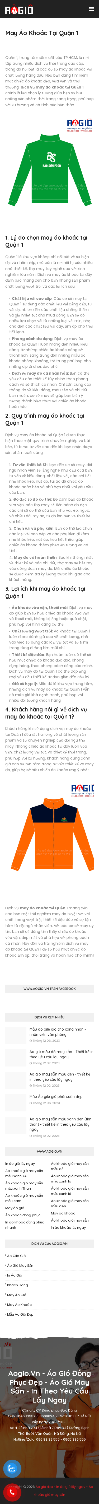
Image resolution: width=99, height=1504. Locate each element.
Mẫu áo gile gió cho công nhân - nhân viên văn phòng (58, 1032)
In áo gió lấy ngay (20, 1163)
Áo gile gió (16, 1255)
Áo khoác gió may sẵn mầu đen (70, 1203)
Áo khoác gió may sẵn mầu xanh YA (24, 1173)
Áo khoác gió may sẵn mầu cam (24, 1198)
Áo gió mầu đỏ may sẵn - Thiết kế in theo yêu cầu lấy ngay (61, 1054)
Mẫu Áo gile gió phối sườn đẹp (56, 1096)
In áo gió (14, 1275)
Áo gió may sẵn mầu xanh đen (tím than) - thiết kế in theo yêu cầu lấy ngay (60, 1124)
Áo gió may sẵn (20, 1265)
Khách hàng (17, 1285)
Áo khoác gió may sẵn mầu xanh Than (24, 1186)
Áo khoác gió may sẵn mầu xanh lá (70, 1179)
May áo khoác (63, 1213)
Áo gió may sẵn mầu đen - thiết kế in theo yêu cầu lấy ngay (60, 1077)
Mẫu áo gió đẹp (20, 1314)
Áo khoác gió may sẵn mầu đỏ (70, 1166)
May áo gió (14, 1207)
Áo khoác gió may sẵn (70, 1220)
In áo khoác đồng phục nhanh (24, 1225)
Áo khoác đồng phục (22, 1215)
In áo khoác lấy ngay (68, 1227)
